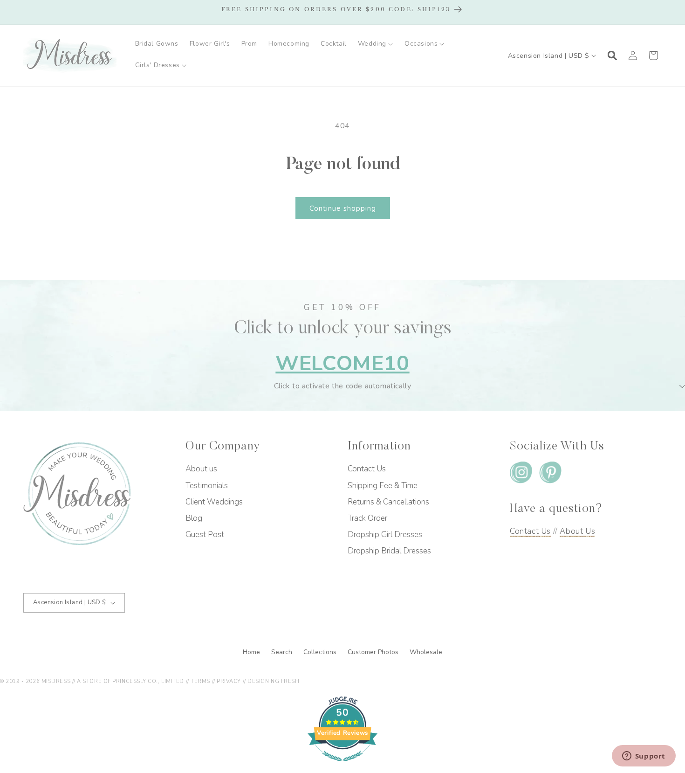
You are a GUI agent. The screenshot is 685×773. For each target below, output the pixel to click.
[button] (375, 44)
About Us (577, 531)
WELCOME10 (342, 363)
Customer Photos (374, 652)
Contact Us (367, 468)
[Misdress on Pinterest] (550, 474)
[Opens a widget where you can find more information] (643, 756)
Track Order (367, 518)
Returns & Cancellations (388, 502)
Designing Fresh (273, 681)
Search (282, 652)
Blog (193, 518)
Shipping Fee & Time (383, 485)
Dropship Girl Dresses (385, 534)
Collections (320, 652)
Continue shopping (342, 208)
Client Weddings (214, 502)
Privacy (229, 681)
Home (252, 652)
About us (201, 468)
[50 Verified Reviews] (342, 766)
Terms (200, 681)
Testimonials (206, 485)
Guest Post (204, 534)
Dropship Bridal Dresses (389, 550)
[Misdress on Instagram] (521, 474)
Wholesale (426, 652)
